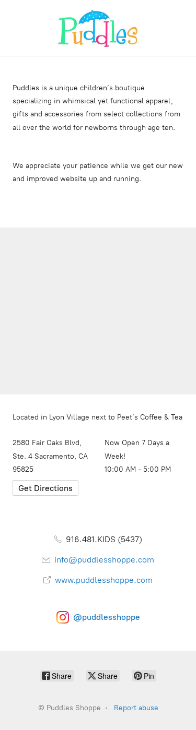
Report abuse (136, 707)
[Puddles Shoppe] (98, 28)
